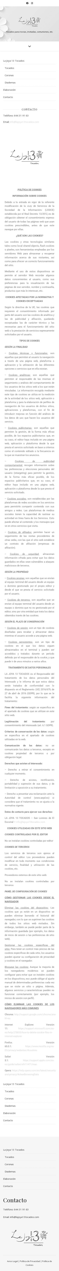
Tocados (9, 68)
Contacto (8, 97)
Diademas (10, 82)
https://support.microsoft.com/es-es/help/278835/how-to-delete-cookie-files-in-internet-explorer (29, 1032)
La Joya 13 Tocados (13, 60)
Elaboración (9, 89)
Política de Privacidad (30, 1261)
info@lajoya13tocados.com (24, 121)
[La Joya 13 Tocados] (29, 21)
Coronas (9, 75)
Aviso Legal (12, 1261)
